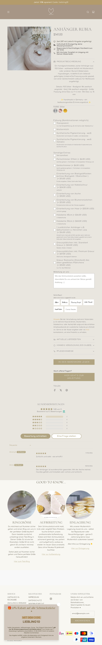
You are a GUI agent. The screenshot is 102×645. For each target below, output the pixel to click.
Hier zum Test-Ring (22, 561)
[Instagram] (51, 599)
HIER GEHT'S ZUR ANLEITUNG (74, 377)
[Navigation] (8, 12)
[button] (35, 31)
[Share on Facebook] (54, 390)
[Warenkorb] (93, 12)
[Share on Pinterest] (66, 390)
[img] (41, 453)
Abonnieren (82, 621)
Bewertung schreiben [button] (35, 436)
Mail (87, 330)
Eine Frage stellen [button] (66, 436)
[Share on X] (60, 390)
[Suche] (88, 12)
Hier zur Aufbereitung (51, 554)
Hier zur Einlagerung (80, 548)
